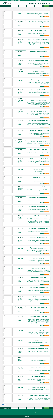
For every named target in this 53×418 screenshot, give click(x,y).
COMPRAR (37, 0)
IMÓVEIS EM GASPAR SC (10, 0)
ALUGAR (41, 0)
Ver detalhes (41, 16)
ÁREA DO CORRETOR (17, 0)
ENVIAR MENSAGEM (47, 16)
